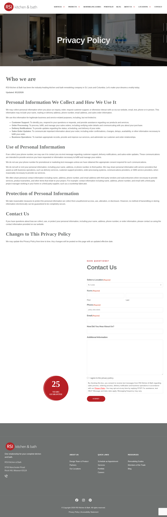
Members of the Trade (136, 465)
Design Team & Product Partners (79, 463)
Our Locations (75, 469)
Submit (96, 399)
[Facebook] (77, 500)
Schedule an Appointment (108, 461)
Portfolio (101, 469)
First (88, 300)
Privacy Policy (100, 388)
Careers (101, 472)
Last (127, 300)
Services (101, 465)
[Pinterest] (90, 500)
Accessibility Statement (89, 512)
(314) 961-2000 (14, 480)
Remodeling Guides (136, 461)
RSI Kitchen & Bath (13, 462)
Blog (129, 469)
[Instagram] (83, 500)
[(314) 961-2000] (6, 476)
